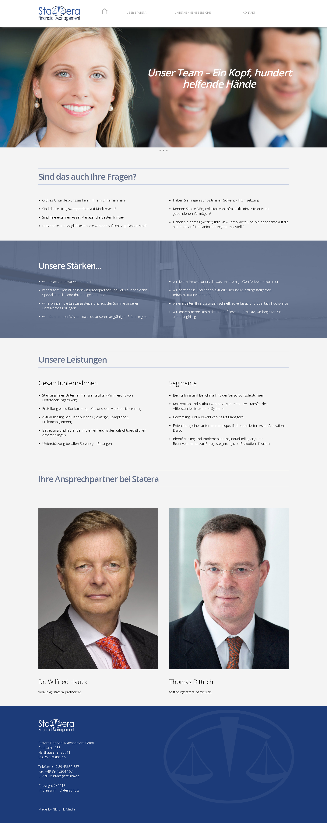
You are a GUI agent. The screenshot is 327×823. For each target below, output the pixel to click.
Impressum (47, 790)
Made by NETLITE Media (56, 809)
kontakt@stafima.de (64, 776)
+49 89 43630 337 (65, 766)
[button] (3, 84)
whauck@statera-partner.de (59, 692)
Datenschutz (69, 790)
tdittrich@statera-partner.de (190, 692)
